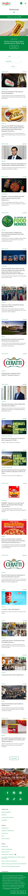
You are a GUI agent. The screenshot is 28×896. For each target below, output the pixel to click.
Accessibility (5, 828)
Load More (14, 758)
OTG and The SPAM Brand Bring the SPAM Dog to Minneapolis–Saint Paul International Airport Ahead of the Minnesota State (13, 128)
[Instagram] (14, 793)
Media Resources (6, 812)
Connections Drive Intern (12, 675)
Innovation (4, 194)
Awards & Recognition (7, 435)
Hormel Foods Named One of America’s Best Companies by (13, 439)
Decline (22, 892)
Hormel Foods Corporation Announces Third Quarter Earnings (13, 340)
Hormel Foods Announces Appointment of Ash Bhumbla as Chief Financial (14, 164)
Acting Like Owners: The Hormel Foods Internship (13, 641)
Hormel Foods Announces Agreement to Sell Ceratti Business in (13, 576)
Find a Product (6, 838)
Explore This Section (13, 17)
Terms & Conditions (7, 849)
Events (3, 336)
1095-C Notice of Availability (9, 861)
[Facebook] (7, 793)
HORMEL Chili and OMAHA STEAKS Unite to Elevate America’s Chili (13, 198)
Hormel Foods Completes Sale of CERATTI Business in (11, 374)
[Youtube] (20, 799)
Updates (3, 285)
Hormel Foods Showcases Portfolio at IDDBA (12, 704)
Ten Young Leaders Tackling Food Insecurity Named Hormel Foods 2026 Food (13, 234)
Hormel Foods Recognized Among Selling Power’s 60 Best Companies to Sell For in (14, 471)
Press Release (5, 71)
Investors (4, 820)
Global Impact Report (7, 817)
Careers (4, 814)
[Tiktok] (14, 799)
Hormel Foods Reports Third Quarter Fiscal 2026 (12, 92)
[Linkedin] (20, 793)
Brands (3, 536)
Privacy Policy (6, 852)
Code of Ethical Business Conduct (11, 866)
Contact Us (5, 833)
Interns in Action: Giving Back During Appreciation (13, 305)
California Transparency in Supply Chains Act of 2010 (13, 857)
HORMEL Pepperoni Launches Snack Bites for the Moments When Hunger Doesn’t (13, 504)
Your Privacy (8, 854)
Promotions (5, 846)
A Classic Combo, (10, 609)
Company (4, 123)
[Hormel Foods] (6, 3)
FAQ (3, 836)
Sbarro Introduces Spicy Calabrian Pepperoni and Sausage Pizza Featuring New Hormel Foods (13, 540)
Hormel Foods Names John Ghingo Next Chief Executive (13, 405)
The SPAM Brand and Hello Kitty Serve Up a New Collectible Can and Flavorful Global (13, 739)
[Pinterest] (7, 799)
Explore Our (13, 777)
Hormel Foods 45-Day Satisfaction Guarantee (14, 863)
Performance (5, 89)
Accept (14, 892)
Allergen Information (8, 830)
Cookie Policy (7, 888)
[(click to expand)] (25, 3)
